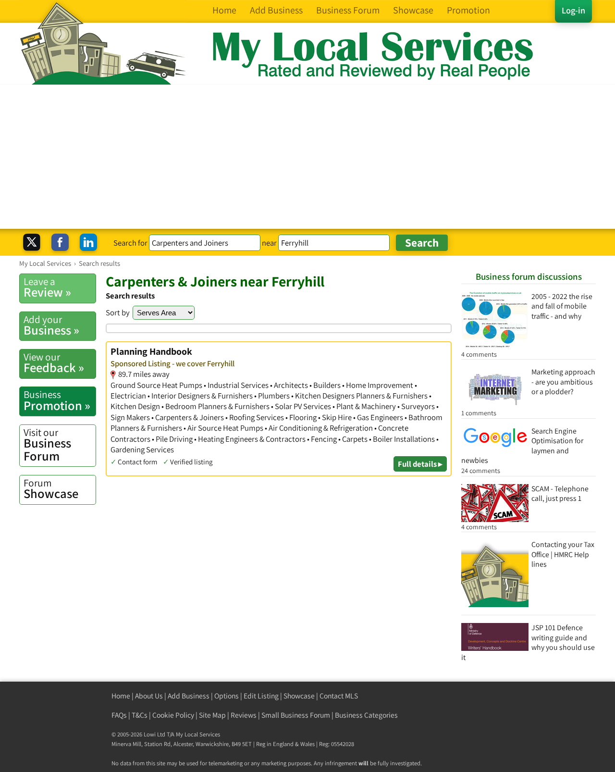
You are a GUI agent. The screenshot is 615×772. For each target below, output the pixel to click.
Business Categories (366, 715)
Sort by (118, 312)
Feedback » (54, 363)
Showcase (51, 489)
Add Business (188, 695)
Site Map (212, 715)
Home (120, 695)
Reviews (244, 715)
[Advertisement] (307, 156)
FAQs (119, 715)
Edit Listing (261, 695)
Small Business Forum (295, 715)
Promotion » (57, 400)
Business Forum (47, 444)
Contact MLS (339, 695)
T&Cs (140, 715)
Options (226, 695)
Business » (51, 325)
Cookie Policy (173, 715)
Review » (47, 287)
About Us (149, 695)
